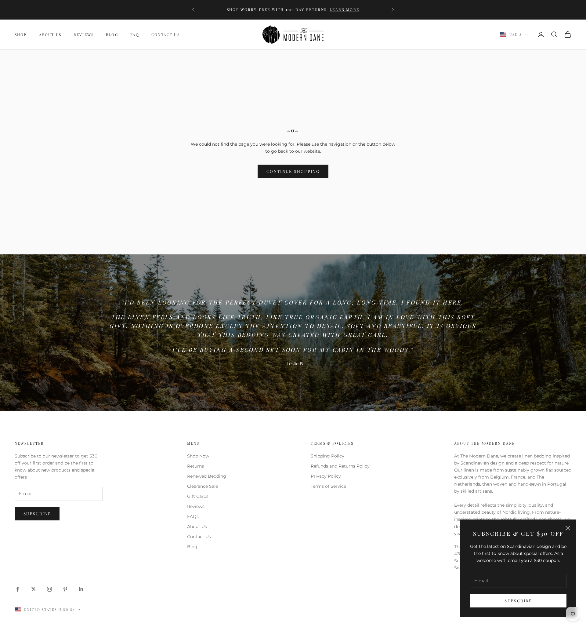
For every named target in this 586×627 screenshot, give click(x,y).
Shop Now (198, 456)
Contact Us (165, 34)
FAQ (134, 34)
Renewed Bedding (206, 476)
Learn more (344, 9)
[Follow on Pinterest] (65, 589)
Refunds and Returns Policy (340, 466)
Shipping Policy (327, 456)
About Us (50, 34)
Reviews (84, 34)
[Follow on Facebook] (18, 589)
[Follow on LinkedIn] (81, 589)
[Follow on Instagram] (49, 589)
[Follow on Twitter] (34, 589)
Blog (112, 34)
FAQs (193, 516)
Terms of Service (328, 486)
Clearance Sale (202, 486)
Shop (21, 34)
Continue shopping (293, 171)
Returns (195, 466)
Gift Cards (197, 496)
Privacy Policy (326, 476)
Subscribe (518, 600)
